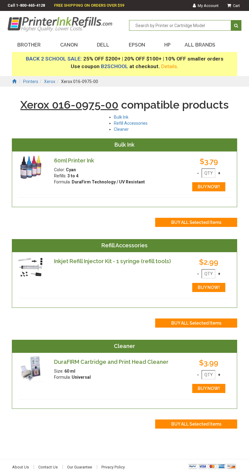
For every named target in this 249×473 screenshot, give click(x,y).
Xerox (49, 81)
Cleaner (121, 129)
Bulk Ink (121, 117)
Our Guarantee (79, 467)
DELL (103, 45)
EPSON (137, 45)
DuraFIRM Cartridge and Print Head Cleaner (111, 362)
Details (169, 66)
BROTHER (29, 45)
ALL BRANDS (200, 45)
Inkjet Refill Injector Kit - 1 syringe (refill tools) (112, 261)
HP (167, 45)
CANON (69, 45)
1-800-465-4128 (30, 5)
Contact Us (48, 467)
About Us (20, 467)
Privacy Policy (113, 467)
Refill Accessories (131, 123)
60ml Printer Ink (74, 160)
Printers (30, 81)
